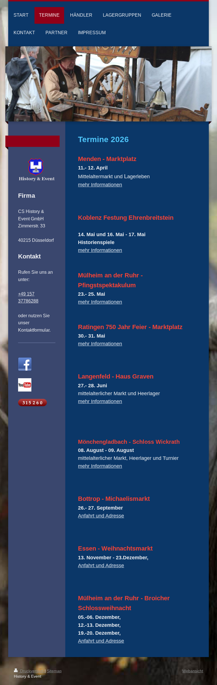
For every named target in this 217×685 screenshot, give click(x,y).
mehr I (85, 466)
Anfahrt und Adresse (101, 516)
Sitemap (54, 671)
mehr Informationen (100, 185)
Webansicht (192, 671)
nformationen (107, 466)
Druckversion (32, 671)
